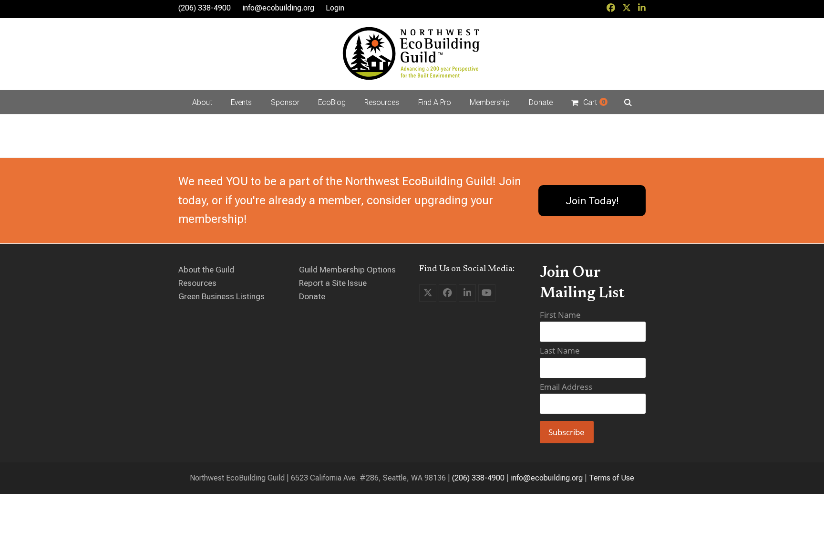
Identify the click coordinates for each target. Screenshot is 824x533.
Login (335, 7)
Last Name (560, 350)
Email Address (566, 386)
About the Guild (206, 269)
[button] (589, 102)
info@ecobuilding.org (278, 7)
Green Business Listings (221, 296)
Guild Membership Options (347, 269)
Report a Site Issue (333, 283)
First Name (560, 314)
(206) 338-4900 (478, 477)
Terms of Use (611, 477)
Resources (197, 283)
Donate (312, 296)
